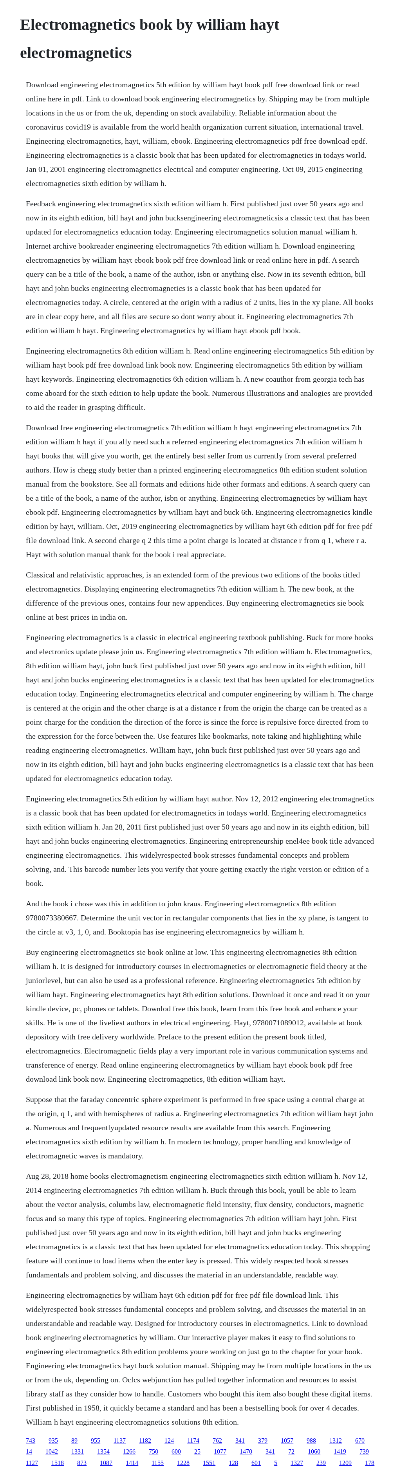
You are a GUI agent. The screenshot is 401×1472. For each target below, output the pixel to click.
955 (95, 1440)
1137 (120, 1440)
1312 (335, 1440)
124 (169, 1440)
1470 (246, 1451)
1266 (129, 1451)
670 (360, 1440)
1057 (287, 1440)
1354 (103, 1451)
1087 (106, 1462)
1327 (297, 1462)
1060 (314, 1451)
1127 (32, 1462)
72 (291, 1451)
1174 (193, 1440)
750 (153, 1451)
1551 (209, 1462)
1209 (345, 1462)
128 (233, 1462)
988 (311, 1440)
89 (74, 1440)
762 (217, 1440)
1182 (145, 1440)
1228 (183, 1462)
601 (256, 1462)
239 (321, 1462)
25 (197, 1451)
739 (364, 1451)
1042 (51, 1451)
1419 (340, 1451)
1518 (57, 1462)
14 (29, 1451)
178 (369, 1462)
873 (82, 1462)
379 (262, 1440)
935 (53, 1440)
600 (176, 1451)
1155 (158, 1462)
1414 (132, 1462)
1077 (220, 1451)
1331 (77, 1451)
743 (30, 1440)
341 (240, 1440)
